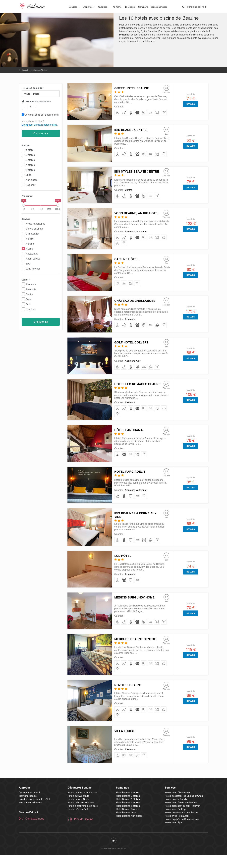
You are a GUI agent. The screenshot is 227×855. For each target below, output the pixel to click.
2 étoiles (30, 154)
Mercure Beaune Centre (135, 639)
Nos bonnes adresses (30, 802)
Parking (30, 243)
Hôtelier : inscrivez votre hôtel (34, 799)
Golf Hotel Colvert (131, 342)
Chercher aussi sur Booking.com (41, 114)
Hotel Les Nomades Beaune (137, 384)
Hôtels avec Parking (175, 809)
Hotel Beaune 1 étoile (127, 792)
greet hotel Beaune (131, 88)
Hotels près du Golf (77, 809)
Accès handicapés (35, 223)
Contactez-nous (34, 818)
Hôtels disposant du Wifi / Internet (182, 805)
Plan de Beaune (83, 819)
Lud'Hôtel (122, 556)
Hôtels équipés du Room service (182, 819)
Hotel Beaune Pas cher (128, 809)
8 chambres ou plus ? (33, 121)
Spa (28, 263)
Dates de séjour (34, 87)
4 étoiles (30, 164)
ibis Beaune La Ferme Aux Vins (135, 515)
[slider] (23, 205)
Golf (28, 304)
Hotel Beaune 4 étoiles (128, 802)
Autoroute (31, 289)
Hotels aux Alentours (78, 795)
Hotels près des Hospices (80, 802)
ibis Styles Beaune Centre (136, 171)
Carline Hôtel (126, 259)
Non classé (32, 179)
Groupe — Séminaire (137, 6)
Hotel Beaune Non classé (129, 815)
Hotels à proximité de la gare (82, 805)
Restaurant (32, 253)
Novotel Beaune (128, 685)
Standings (88, 6)
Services (73, 6)
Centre (29, 294)
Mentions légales (28, 795)
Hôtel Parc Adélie (129, 471)
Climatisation (32, 233)
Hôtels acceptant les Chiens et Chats (184, 795)
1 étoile (30, 149)
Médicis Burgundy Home (134, 597)
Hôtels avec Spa (173, 822)
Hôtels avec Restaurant (177, 815)
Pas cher (30, 184)
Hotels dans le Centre (78, 799)
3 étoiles (30, 159)
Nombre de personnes (38, 101)
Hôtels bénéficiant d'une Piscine (181, 812)
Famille (30, 238)
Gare (28, 299)
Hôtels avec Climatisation (178, 792)
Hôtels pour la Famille (176, 799)
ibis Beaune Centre (130, 130)
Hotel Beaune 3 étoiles (128, 799)
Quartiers (102, 6)
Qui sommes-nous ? (29, 792)
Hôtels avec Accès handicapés (181, 802)
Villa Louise (124, 731)
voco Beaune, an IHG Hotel (136, 213)
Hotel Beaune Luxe (126, 812)
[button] (194, 6)
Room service (33, 258)
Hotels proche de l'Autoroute (82, 792)
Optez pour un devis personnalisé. (40, 124)
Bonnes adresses (159, 6)
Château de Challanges (134, 300)
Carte (118, 6)
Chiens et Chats (34, 228)
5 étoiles (30, 169)
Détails (190, 104)
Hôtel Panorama (128, 430)
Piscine (29, 248)
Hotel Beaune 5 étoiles (128, 805)
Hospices (31, 309)
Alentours (31, 284)
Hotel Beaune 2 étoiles (128, 795)
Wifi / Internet (33, 268)
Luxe (28, 174)
